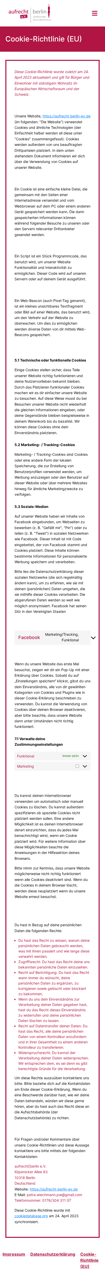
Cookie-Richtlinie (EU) (89, 1260)
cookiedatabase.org (31, 1216)
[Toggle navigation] (94, 13)
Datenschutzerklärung (52, 1254)
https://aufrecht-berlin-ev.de (66, 116)
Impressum (14, 1254)
